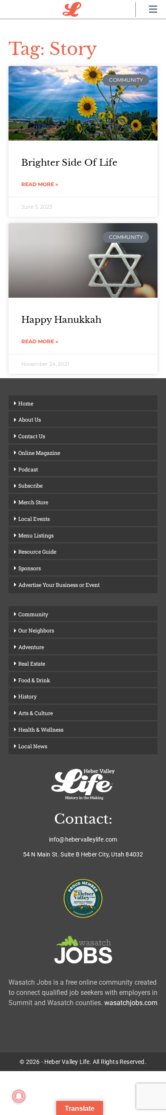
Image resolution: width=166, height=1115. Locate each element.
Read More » (39, 184)
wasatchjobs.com (130, 1003)
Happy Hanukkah (61, 319)
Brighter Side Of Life (69, 162)
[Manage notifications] (19, 1096)
